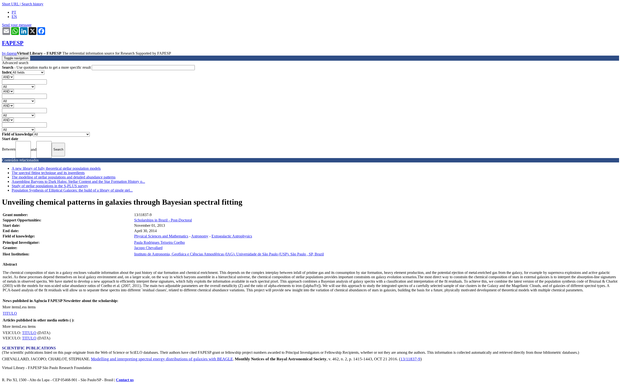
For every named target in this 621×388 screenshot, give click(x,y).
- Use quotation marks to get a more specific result (47, 67)
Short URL (10, 4)
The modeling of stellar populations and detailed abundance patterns (63, 177)
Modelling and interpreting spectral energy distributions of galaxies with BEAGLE (162, 359)
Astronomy (199, 236)
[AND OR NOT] (8, 77)
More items (11, 307)
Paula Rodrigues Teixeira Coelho (159, 242)
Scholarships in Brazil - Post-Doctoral (163, 220)
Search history (32, 4)
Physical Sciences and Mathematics (161, 236)
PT (14, 12)
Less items (28, 307)
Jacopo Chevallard (148, 248)
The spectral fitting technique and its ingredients (48, 173)
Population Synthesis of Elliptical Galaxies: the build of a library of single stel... (72, 190)
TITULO (10, 313)
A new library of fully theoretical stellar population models (56, 168)
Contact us (125, 380)
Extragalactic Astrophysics (232, 236)
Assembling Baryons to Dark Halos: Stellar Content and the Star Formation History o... (78, 181)
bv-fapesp (9, 53)
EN (14, 17)
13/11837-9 (410, 359)
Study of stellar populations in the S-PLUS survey (50, 186)
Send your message (17, 25)
